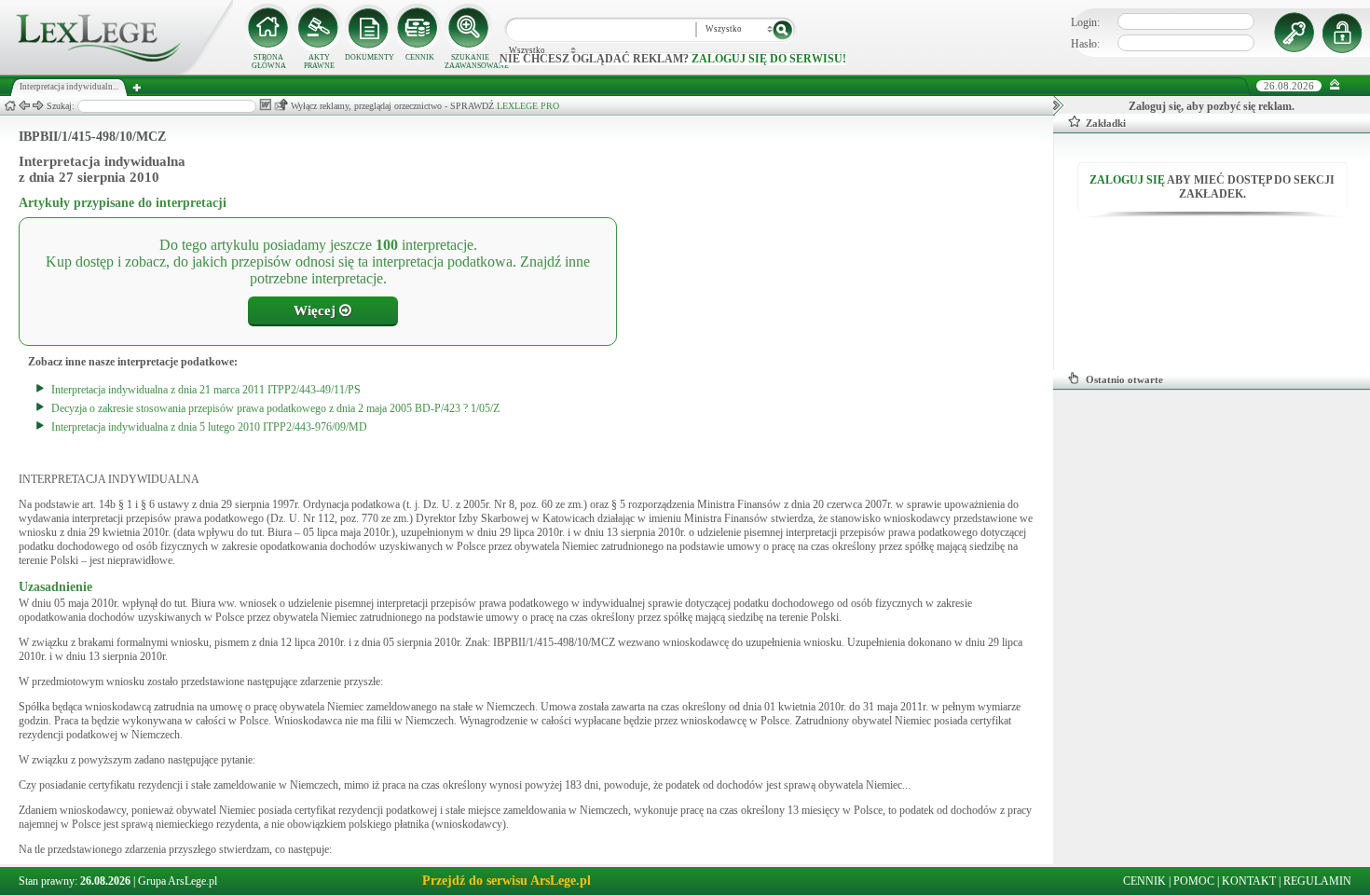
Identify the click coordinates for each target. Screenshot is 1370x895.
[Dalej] (38, 106)
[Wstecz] (24, 106)
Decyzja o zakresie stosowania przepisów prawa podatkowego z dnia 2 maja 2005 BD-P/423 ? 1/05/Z (275, 408)
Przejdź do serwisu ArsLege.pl (506, 881)
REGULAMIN (1317, 881)
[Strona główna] (116, 70)
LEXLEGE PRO (528, 106)
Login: (1085, 22)
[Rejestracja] (1345, 32)
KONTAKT (1249, 881)
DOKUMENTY (369, 57)
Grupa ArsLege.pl (177, 881)
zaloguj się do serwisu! (769, 58)
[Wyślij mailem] (281, 105)
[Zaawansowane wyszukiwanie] (470, 28)
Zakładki (1106, 123)
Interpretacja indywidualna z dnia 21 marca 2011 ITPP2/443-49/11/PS (206, 389)
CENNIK (419, 57)
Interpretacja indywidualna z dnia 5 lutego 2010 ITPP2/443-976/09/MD (209, 427)
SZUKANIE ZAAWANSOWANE (470, 61)
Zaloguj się (1127, 179)
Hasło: (1085, 43)
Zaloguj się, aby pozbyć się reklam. (1212, 106)
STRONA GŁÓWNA (269, 61)
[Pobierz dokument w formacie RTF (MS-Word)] (265, 105)
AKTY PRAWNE (319, 61)
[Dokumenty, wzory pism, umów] (369, 28)
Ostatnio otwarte (1124, 379)
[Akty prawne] (319, 28)
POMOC (1193, 881)
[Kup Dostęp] (419, 28)
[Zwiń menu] (1335, 85)
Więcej (316, 310)
